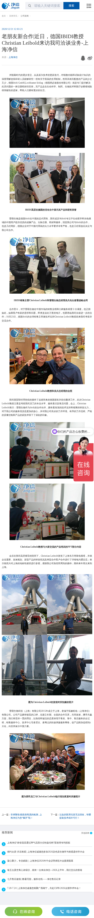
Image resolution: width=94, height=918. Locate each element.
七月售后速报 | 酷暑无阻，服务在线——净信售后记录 (34, 879)
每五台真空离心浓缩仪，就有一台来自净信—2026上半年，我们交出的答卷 (44, 870)
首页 (4, 16)
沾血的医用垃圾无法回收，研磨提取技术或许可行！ (75, 816)
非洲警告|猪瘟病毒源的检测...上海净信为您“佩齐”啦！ (26, 816)
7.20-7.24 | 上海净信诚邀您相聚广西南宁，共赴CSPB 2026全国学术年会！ (44, 888)
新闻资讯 (13, 16)
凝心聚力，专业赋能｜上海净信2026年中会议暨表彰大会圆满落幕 (40, 861)
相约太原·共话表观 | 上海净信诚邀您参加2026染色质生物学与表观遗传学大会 (45, 851)
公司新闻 (25, 16)
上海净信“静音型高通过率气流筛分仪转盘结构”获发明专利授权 (38, 842)
